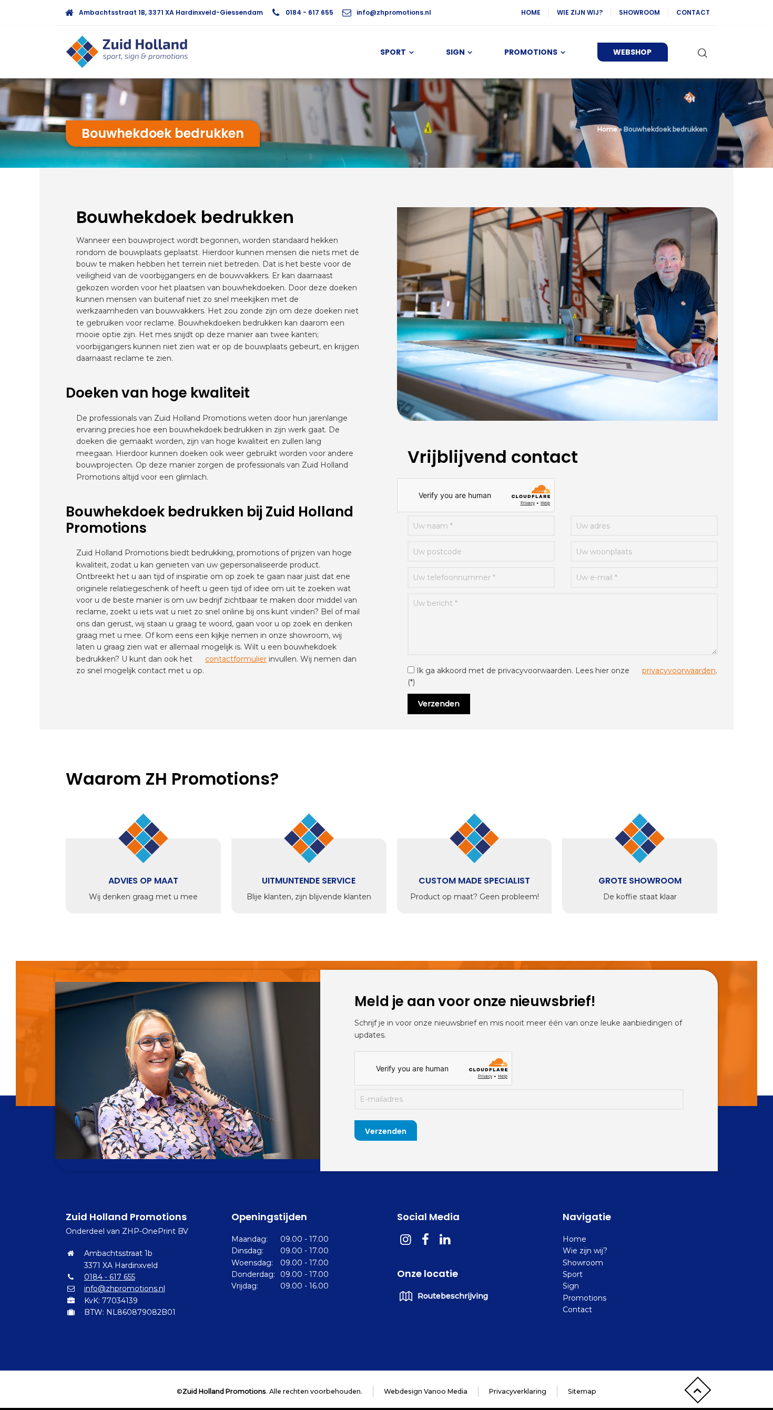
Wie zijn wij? (580, 12)
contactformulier (236, 659)
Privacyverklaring (517, 1391)
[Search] (700, 52)
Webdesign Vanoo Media (425, 1391)
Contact (693, 12)
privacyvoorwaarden (679, 670)
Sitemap (582, 1391)
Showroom (639, 12)
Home (531, 12)
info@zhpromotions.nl (394, 12)
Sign (571, 1286)
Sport (573, 1274)
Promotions (584, 1298)
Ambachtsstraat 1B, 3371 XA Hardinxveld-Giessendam (171, 12)
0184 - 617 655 (309, 12)
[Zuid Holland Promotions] (131, 52)
